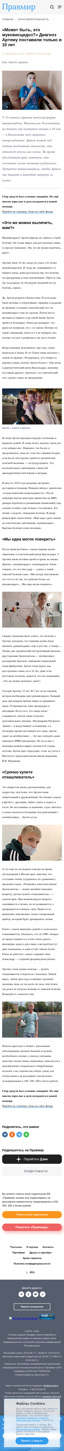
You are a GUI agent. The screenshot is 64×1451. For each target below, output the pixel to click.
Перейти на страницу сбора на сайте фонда (27, 211)
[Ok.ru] (28, 1294)
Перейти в (36, 1159)
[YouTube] (35, 1294)
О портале (32, 1247)
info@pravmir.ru (50, 1385)
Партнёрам (18, 1252)
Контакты (48, 1247)
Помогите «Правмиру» (31, 1227)
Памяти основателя (32, 1306)
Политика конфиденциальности (32, 1263)
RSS (32, 1272)
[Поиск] (52, 7)
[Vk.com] (21, 1294)
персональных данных (28, 1429)
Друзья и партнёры (41, 1252)
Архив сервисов (32, 1258)
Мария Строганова (38, 54)
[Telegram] (43, 1294)
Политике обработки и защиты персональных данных (32, 1419)
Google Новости (35, 1171)
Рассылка (16, 1247)
